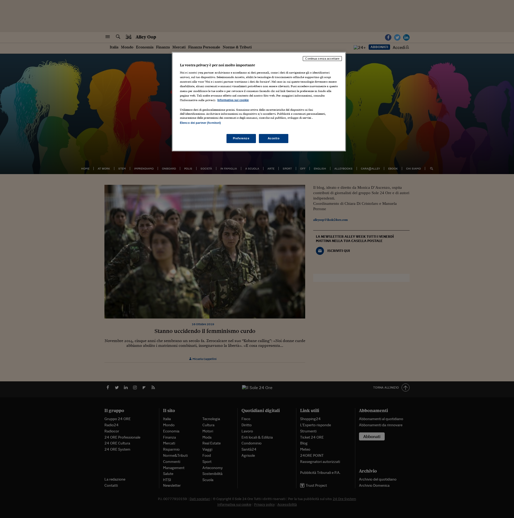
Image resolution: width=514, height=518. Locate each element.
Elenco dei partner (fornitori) (200, 122)
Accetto (274, 138)
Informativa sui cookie (233, 100)
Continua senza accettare (322, 58)
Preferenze (241, 138)
